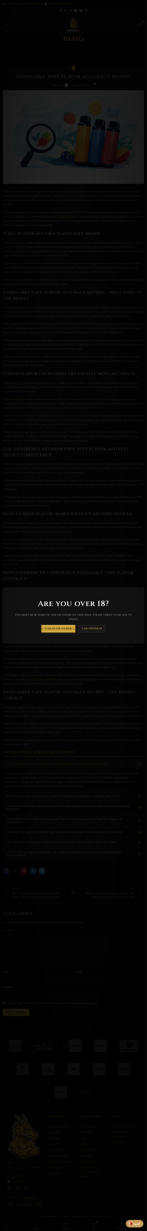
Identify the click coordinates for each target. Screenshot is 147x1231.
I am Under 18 (92, 628)
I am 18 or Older (58, 628)
